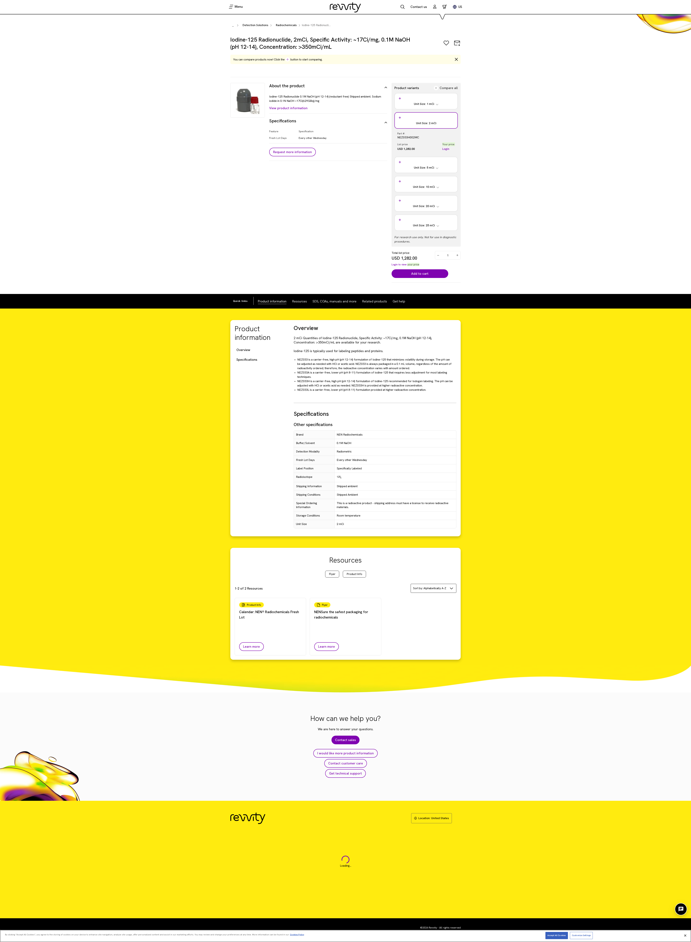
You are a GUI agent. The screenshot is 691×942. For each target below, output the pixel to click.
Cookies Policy (297, 934)
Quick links (240, 301)
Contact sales (345, 740)
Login (445, 149)
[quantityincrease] (457, 255)
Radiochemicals (286, 25)
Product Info (354, 574)
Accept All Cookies (556, 935)
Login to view (399, 264)
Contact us (418, 7)
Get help (399, 301)
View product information (288, 108)
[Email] (457, 45)
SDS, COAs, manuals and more (334, 301)
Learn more (251, 646)
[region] (345, 936)
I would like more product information (345, 753)
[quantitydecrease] (438, 255)
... (233, 26)
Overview (243, 350)
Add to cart (419, 273)
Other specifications (313, 424)
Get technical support (345, 773)
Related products (374, 301)
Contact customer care (345, 763)
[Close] (685, 935)
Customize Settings (581, 935)
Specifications (246, 359)
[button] (435, 7)
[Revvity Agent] (681, 909)
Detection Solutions (255, 25)
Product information (272, 301)
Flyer (332, 574)
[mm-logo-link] (345, 7)
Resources (299, 301)
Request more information (292, 152)
